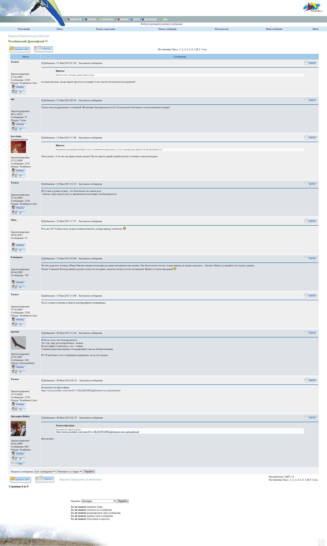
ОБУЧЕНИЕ (150, 19)
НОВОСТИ (75, 19)
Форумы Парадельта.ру (22, 36)
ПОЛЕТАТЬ (108, 19)
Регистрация (24, 29)
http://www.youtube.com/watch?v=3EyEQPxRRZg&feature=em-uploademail (80, 390)
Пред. (175, 49)
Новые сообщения (167, 29)
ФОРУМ (124, 19)
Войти (315, 29)
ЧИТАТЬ (91, 19)
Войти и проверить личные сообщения (161, 24)
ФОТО (136, 19)
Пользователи (221, 29)
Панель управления (105, 29)
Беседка (44, 36)
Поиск (60, 29)
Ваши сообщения (274, 29)
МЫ (165, 19)
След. (204, 49)
